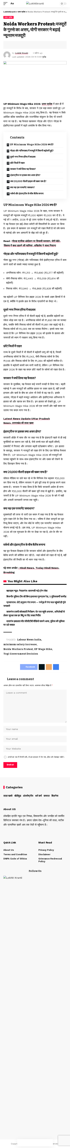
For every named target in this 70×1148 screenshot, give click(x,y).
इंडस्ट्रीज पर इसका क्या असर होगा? (25, 175)
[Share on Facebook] (11, 45)
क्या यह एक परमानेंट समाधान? (22, 187)
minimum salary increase (20, 644)
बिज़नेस (54, 795)
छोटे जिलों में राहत (17, 162)
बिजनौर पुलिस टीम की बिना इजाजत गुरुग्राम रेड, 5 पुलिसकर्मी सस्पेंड (36, 596)
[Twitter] (9, 831)
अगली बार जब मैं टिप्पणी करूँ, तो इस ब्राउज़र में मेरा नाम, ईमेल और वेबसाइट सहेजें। (36, 757)
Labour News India (29, 639)
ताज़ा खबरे (8, 795)
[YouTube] (14, 831)
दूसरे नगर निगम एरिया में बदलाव (23, 156)
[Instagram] (18, 831)
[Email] (35, 1142)
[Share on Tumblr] (26, 45)
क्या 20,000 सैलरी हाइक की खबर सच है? (28, 181)
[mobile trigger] (6, 3)
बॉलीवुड (17, 795)
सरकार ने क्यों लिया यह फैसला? (23, 169)
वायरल (47, 795)
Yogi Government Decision (20, 653)
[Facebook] (4, 831)
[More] (49, 1142)
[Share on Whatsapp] (21, 45)
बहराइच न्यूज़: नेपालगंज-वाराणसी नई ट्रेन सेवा (26, 590)
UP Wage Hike (43, 649)
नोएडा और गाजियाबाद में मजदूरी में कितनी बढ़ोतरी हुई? (32, 150)
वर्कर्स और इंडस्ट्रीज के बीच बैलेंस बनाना (26, 193)
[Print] (37, 45)
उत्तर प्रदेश (8, 17)
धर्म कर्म (38, 795)
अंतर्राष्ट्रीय (28, 795)
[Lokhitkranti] (35, 3)
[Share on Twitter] (16, 45)
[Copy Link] (32, 45)
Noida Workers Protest (18, 649)
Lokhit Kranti (21, 53)
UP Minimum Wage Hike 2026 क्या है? (32, 144)
